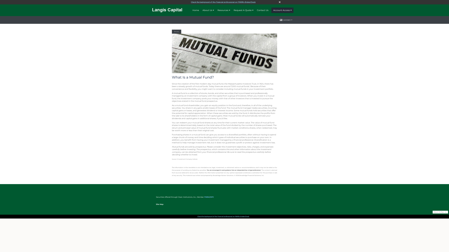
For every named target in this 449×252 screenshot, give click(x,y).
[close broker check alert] (280, 2)
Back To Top (439, 212)
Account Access (281, 10)
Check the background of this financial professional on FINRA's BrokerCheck (223, 2)
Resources (222, 10)
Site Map (159, 204)
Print (176, 32)
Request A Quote (243, 10)
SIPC (212, 197)
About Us (207, 10)
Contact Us (262, 10)
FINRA (206, 197)
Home (195, 10)
